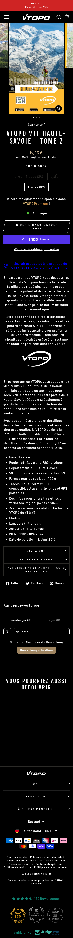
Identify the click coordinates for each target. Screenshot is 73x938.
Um (35, 783)
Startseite (35, 124)
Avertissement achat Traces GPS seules (36, 569)
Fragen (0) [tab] (53, 620)
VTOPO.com (36, 796)
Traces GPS (36, 187)
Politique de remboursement (51, 867)
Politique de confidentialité (47, 856)
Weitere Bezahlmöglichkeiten (36, 249)
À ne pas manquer (35, 809)
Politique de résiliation (18, 867)
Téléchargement (36, 559)
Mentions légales (17, 856)
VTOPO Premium (35, 203)
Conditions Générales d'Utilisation (28, 860)
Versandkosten (48, 157)
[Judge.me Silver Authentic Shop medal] (36, 915)
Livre (54, 176)
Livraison (36, 550)
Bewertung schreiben (36, 650)
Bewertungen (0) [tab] (20, 620)
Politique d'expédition (49, 864)
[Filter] (7, 631)
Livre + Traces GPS (28, 176)
